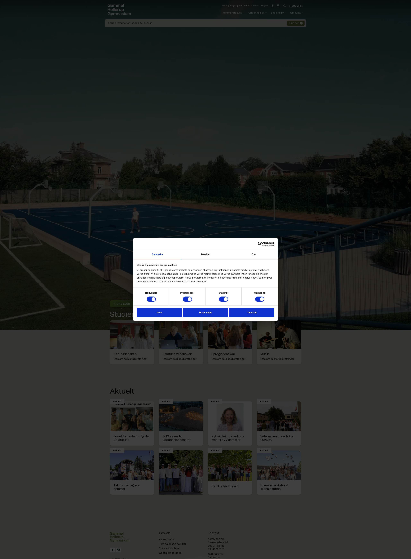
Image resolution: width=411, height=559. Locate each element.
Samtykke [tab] (157, 254)
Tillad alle (251, 312)
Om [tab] (254, 254)
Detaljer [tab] (205, 254)
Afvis (159, 312)
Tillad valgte (205, 312)
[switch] (187, 299)
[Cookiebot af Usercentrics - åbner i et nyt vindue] (260, 244)
